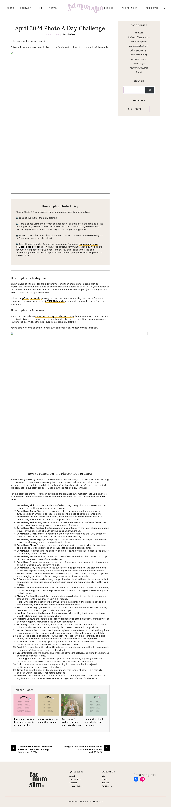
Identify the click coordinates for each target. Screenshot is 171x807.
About (10, 8)
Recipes (108, 8)
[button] (164, 8)
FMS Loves (152, 8)
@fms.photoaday (32, 298)
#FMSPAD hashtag (55, 301)
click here (66, 496)
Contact (25, 8)
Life (42, 8)
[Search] (150, 90)
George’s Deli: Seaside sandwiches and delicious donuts (82, 748)
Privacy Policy (76, 786)
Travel (53, 8)
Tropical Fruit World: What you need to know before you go (35, 748)
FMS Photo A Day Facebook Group (54, 316)
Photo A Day (130, 8)
